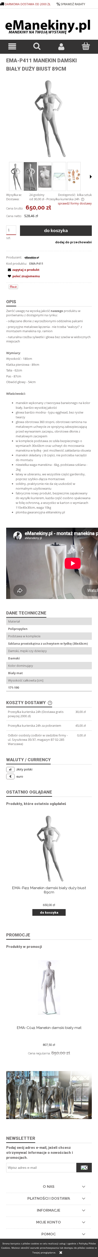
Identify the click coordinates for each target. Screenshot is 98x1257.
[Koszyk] (86, 46)
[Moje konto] (61, 46)
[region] (49, 1095)
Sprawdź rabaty (73, 4)
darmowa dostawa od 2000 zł (28, 4)
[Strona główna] (49, 25)
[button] (12, 46)
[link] (49, 1095)
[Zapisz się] (84, 1167)
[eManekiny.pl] (31, 257)
